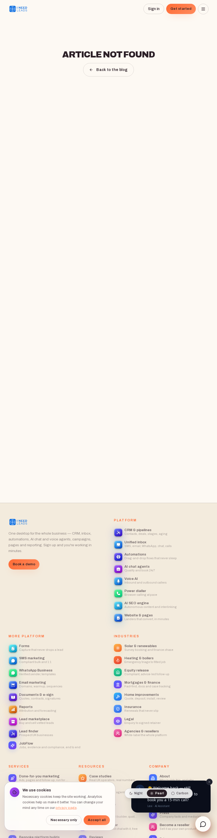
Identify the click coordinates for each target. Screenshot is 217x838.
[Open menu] (203, 9)
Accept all (97, 820)
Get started (181, 9)
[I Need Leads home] (18, 9)
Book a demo (24, 564)
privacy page (66, 808)
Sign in (154, 9)
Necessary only (64, 820)
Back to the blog (112, 70)
